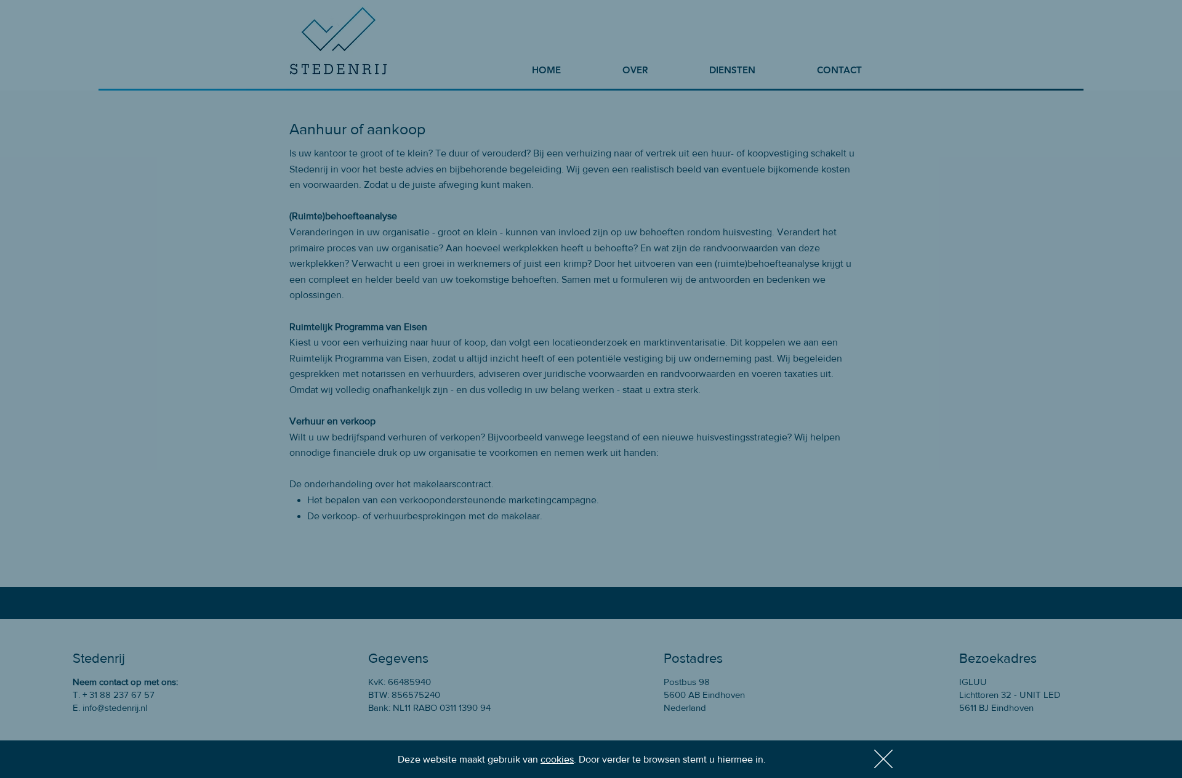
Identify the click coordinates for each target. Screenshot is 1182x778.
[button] (883, 759)
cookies (557, 759)
